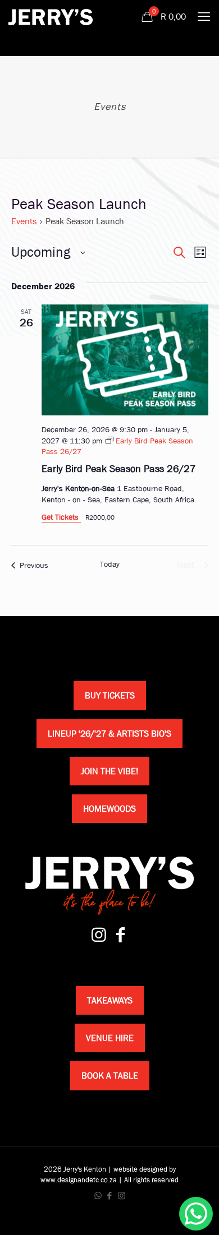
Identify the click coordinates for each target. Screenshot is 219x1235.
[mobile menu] (203, 16)
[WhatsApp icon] (98, 1195)
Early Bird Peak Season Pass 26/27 (119, 468)
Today (110, 564)
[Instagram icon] (121, 1195)
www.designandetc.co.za (78, 1180)
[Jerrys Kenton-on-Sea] (50, 17)
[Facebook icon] (110, 1195)
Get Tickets (61, 517)
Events (23, 221)
